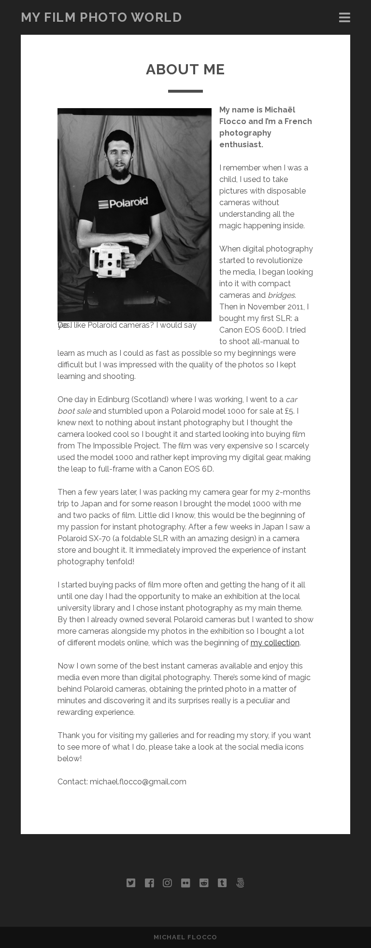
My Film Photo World (102, 17)
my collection (275, 642)
